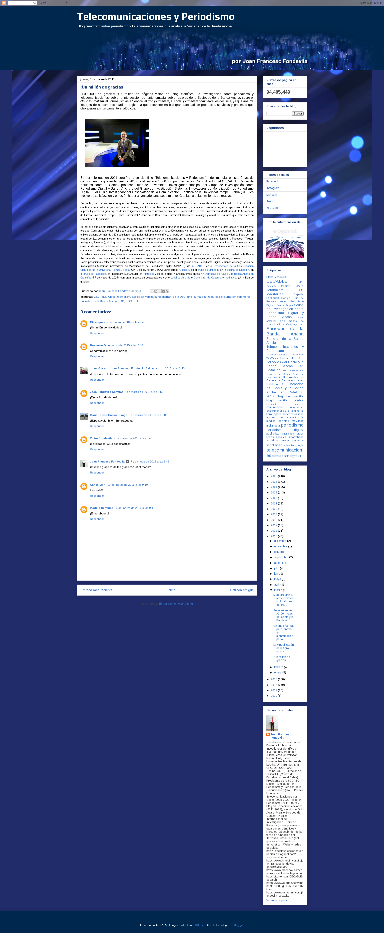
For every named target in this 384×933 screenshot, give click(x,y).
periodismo (292, 425)
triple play (289, 456)
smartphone (296, 437)
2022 (274, 498)
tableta (286, 445)
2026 (274, 476)
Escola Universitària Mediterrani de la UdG (159, 296)
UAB (121, 301)
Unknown (96, 345)
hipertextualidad (293, 414)
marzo (278, 590)
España (299, 294)
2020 (274, 508)
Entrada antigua (242, 590)
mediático (230, 277)
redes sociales (276, 437)
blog (279, 396)
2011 (274, 695)
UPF (136, 301)
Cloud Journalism (119, 296)
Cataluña (271, 286)
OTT (301, 324)
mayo (278, 579)
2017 (274, 525)
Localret (175, 277)
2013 (274, 684)
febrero (279, 667)
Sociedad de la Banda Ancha (98, 301)
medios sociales (277, 421)
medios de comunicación (285, 417)
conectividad (296, 407)
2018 (274, 519)
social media (274, 445)
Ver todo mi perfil (276, 900)
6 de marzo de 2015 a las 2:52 (144, 391)
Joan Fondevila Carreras (106, 391)
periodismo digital (285, 430)
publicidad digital (293, 433)
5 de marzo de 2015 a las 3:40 (165, 368)
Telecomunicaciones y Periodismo (156, 16)
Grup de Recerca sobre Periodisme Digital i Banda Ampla (285, 302)
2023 (274, 492)
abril (277, 584)
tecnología (297, 445)
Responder (97, 333)
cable (299, 400)
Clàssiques (97, 322)
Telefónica (272, 358)
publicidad (272, 433)
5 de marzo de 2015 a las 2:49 (125, 322)
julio (277, 568)
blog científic (295, 396)
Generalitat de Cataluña (207, 277)
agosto (279, 562)
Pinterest (148, 273)
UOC (129, 301)
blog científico (277, 400)
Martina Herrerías (101, 507)
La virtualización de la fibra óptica (283, 648)
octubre (279, 551)
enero (278, 672)
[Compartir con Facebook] (163, 291)
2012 (274, 690)
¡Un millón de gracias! (281, 658)
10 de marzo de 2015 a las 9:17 (134, 507)
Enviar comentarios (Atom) (176, 603)
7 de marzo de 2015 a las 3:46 (133, 438)
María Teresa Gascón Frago (108, 415)
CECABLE (100, 296)
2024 (274, 487)
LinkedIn (271, 194)
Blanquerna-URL (276, 277)
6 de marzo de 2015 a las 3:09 (148, 415)
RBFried (200, 925)
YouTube (272, 207)
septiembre (281, 557)
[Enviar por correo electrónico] (152, 291)
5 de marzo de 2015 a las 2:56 (123, 345)
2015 (274, 536)
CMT (301, 281)
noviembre (281, 546)
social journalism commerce (233, 296)
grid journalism (196, 296)
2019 (274, 514)
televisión (277, 456)
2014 (274, 679)
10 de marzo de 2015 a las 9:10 (127, 484)
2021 (274, 503)
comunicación (275, 407)
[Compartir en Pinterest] (167, 291)
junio (277, 573)
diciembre (280, 540)
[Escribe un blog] (156, 291)
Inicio (171, 590)
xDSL (298, 456)
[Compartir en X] (160, 291)
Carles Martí (98, 484)
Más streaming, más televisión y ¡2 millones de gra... (284, 599)
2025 (274, 481)
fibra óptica (273, 414)
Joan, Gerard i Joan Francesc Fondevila (117, 368)
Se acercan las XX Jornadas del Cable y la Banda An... (283, 615)
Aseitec (185, 277)
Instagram (272, 188)
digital (283, 411)
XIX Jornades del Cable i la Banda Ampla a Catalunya (285, 374)
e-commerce (296, 410)
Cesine (285, 286)
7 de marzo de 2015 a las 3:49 (150, 461)
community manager (285, 404)
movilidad (298, 421)
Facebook (272, 181)
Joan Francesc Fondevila (107, 461)
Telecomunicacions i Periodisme (285, 354)
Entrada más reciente (96, 590)
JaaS (210, 296)
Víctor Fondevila (101, 438)
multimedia (273, 425)
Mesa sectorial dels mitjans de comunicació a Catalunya (285, 321)
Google (285, 298)
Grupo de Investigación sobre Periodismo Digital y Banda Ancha (285, 311)
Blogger (239, 925)
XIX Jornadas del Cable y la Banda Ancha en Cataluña (285, 364)
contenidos (272, 411)
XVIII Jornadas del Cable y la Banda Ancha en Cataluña (285, 381)
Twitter (270, 201)
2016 (274, 530)
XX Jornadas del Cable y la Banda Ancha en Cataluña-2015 (285, 390)
